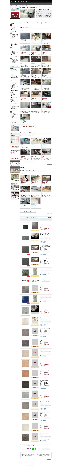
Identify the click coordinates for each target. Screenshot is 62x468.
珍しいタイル (12, 100)
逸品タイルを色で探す (15, 103)
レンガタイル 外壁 (13, 61)
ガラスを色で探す (14, 97)
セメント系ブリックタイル (14, 63)
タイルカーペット (13, 107)
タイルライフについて (14, 151)
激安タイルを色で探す (15, 31)
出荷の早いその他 (14, 108)
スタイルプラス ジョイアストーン (35, 51)
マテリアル (32, 144)
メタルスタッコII (44, 144)
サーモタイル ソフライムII (23, 204)
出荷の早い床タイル (14, 44)
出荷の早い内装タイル (15, 77)
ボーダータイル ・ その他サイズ (15, 60)
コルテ (21, 63)
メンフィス (21, 144)
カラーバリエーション (43, 242)
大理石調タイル (13, 38)
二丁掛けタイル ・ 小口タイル (14, 59)
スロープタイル (13, 85)
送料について (13, 153)
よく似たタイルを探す (43, 229)
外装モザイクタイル (13, 62)
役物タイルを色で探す (15, 90)
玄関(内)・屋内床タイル (14, 117)
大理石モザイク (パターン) (14, 52)
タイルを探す (13, 10)
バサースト (43, 74)
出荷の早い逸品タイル (15, 101)
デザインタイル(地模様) (14, 70)
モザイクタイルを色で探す (15, 56)
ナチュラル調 (26, 22)
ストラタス (21, 74)
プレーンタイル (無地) (13, 69)
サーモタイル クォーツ (34, 204)
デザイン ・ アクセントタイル (14, 75)
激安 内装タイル (13, 27)
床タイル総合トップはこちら (28, 211)
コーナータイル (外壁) (13, 83)
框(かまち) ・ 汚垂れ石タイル (14, 86)
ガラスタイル (12, 93)
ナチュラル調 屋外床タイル (14, 34)
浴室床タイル (12, 115)
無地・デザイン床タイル (14, 43)
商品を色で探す (14, 122)
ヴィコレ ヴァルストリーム (24, 120)
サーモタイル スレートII (45, 181)
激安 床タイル (12, 26)
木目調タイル (12, 37)
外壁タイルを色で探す (15, 66)
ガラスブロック (13, 94)
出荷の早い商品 (14, 121)
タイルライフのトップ (13, 5)
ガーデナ (32, 97)
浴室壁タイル (12, 116)
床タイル (20, 5)
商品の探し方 (13, 152)
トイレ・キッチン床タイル (14, 114)
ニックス (32, 74)
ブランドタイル (16, 5)
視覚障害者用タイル (13, 87)
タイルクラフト (13, 53)
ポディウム (43, 63)
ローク (42, 97)
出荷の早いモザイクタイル (15, 54)
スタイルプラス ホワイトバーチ (35, 39)
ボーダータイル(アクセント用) (14, 76)
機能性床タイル (47, 22)
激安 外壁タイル (13, 28)
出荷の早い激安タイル (15, 29)
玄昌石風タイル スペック (23, 39)
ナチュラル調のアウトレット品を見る (28, 126)
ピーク (21, 97)
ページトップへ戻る (49, 164)
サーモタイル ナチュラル (34, 181)
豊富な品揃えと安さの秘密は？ (15, 150)
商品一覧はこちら (48, 7)
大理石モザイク (13, 51)
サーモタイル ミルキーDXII (24, 181)
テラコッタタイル (13, 36)
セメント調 (36, 22)
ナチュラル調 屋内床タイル (14, 35)
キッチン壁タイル (13, 113)
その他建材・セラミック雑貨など (15, 106)
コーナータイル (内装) (13, 84)
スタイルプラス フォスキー (45, 51)
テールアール (33, 63)
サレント (21, 51)
